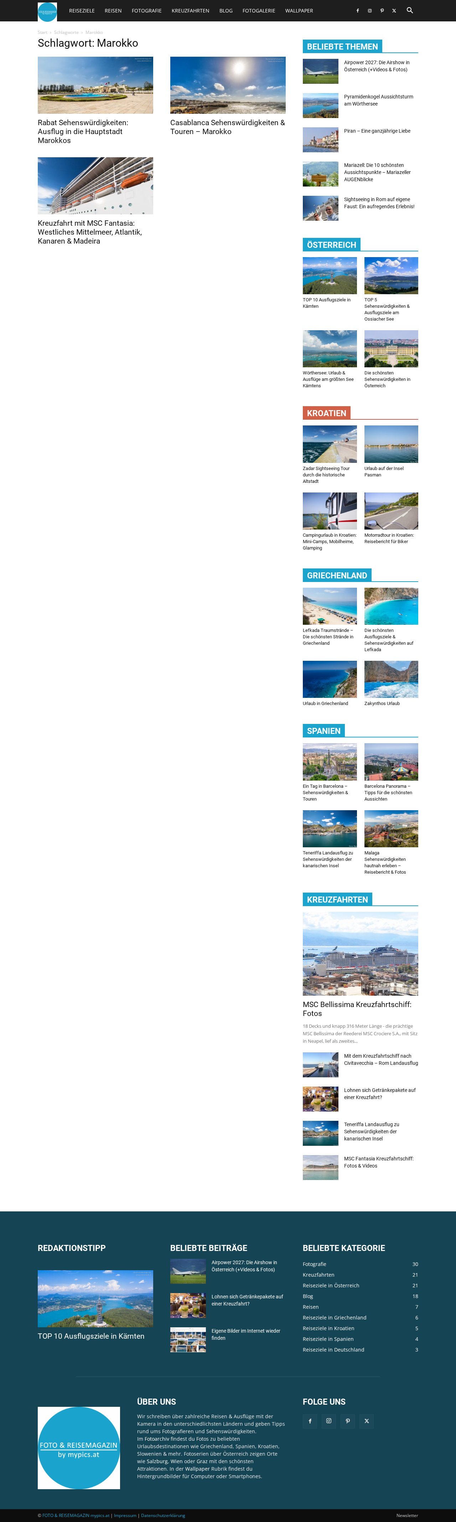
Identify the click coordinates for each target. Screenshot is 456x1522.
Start (42, 32)
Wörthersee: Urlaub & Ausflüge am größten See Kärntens (328, 379)
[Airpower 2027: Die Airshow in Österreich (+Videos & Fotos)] (320, 71)
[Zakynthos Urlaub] (391, 679)
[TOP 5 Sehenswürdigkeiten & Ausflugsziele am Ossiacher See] (391, 275)
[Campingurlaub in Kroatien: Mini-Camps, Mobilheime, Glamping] (330, 511)
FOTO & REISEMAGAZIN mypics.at (75, 1515)
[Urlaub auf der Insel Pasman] (391, 444)
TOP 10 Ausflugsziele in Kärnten (91, 1336)
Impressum (125, 1515)
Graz (202, 1461)
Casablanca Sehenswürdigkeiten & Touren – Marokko (227, 127)
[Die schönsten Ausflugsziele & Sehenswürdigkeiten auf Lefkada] (391, 606)
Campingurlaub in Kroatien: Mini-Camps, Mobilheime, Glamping (330, 541)
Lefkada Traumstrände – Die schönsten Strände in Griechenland (328, 637)
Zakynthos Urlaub (382, 703)
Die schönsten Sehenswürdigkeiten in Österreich (387, 379)
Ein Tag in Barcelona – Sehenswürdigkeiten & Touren (325, 792)
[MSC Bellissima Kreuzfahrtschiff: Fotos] (360, 954)
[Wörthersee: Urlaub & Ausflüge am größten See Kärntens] (330, 348)
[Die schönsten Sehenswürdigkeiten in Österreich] (391, 348)
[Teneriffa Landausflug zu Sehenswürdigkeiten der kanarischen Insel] (330, 828)
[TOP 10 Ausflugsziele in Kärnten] (330, 275)
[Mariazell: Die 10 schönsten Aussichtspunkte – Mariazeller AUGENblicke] (320, 174)
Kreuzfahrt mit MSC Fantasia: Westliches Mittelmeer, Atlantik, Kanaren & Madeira (90, 232)
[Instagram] (369, 10)
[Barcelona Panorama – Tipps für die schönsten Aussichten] (391, 761)
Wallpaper (299, 10)
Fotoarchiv (157, 1438)
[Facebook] (357, 10)
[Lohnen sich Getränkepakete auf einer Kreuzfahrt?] (320, 1099)
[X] (394, 10)
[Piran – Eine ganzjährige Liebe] (320, 139)
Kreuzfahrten (190, 10)
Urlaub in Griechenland (325, 703)
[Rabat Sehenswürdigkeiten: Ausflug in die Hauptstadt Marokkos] (95, 85)
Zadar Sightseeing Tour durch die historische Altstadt (326, 475)
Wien (177, 1461)
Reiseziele (82, 10)
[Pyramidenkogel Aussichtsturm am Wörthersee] (320, 105)
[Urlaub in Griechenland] (330, 679)
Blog (226, 10)
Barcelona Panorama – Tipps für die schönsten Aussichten (388, 792)
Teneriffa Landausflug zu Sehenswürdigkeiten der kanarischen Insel (328, 859)
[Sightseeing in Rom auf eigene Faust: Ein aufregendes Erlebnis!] (320, 208)
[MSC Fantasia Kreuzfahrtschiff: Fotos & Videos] (320, 1167)
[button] (409, 11)
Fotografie (147, 10)
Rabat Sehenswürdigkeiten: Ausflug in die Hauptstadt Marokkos (83, 131)
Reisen (113, 10)
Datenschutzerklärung (163, 1515)
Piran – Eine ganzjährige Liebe (377, 131)
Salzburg (157, 1461)
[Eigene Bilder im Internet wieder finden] (188, 1339)
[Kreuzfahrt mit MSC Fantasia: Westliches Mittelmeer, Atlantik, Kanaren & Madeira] (95, 185)
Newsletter (407, 1515)
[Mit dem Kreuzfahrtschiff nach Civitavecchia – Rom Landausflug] (320, 1064)
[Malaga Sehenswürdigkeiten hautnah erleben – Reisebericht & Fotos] (391, 828)
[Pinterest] (382, 10)
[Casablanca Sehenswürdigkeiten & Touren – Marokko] (228, 85)
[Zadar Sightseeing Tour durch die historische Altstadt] (330, 444)
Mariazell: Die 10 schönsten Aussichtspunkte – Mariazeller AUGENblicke (377, 172)
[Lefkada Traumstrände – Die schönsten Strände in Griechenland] (330, 606)
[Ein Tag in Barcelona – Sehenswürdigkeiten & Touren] (330, 761)
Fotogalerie (259, 10)
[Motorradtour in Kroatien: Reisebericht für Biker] (391, 511)
